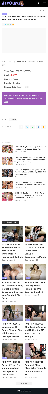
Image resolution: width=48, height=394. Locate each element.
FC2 (4, 13)
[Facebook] (3, 24)
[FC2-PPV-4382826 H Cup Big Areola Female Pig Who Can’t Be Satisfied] (35, 272)
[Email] (13, 24)
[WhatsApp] (8, 24)
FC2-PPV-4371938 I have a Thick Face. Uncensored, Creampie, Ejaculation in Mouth (35, 250)
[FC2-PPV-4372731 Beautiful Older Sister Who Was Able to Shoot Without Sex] (35, 351)
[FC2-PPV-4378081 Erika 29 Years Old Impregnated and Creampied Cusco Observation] (12, 351)
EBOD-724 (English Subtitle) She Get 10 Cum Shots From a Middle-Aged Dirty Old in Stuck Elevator (30, 172)
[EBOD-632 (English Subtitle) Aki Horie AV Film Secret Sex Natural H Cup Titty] (7, 149)
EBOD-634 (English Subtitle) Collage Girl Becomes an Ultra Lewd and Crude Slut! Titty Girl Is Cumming (30, 159)
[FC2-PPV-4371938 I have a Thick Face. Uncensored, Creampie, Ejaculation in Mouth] (35, 234)
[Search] (39, 3)
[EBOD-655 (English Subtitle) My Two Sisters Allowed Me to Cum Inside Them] (7, 185)
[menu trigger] (44, 3)
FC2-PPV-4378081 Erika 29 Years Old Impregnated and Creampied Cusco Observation (11, 368)
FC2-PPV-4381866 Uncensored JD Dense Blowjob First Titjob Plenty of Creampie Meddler (12, 330)
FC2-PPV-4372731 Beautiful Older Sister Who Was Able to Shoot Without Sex (35, 368)
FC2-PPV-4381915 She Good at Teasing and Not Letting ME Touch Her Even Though (35, 330)
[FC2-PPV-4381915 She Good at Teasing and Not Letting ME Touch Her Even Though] (35, 313)
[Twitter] (5, 24)
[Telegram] (10, 24)
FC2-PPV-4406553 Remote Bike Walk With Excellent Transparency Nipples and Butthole (12, 250)
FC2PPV (14, 75)
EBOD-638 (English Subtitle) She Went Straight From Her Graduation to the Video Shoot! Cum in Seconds (29, 195)
